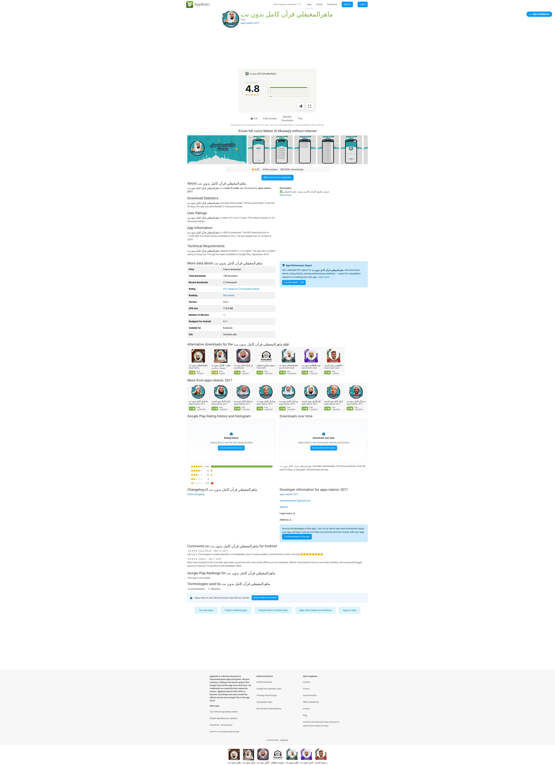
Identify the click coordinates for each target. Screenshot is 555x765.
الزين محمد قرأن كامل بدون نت (356, 401)
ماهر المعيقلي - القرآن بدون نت (220, 365)
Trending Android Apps (266, 695)
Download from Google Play (278, 177)
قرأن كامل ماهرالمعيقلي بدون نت (288, 365)
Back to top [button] (548, 738)
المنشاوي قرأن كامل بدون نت (266, 401)
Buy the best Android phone (268, 708)
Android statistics (264, 682)
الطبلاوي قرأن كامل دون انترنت (333, 401)
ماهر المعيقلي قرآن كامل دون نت (243, 365)
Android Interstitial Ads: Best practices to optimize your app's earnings (321, 724)
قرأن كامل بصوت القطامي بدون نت (311, 365)
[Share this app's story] (301, 106)
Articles (306, 708)
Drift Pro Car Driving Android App (224, 731)
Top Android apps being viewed (223, 712)
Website (284, 507)
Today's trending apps (236, 610)
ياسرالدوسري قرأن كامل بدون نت (288, 401)
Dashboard (332, 4)
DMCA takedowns (311, 702)
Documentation (310, 695)
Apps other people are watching (315, 610)
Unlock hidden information (231, 448)
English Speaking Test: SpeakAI (223, 718)
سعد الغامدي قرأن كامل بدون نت (243, 401)
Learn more (323, 277)
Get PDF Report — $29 (294, 282)
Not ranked (228, 295)
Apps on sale (349, 610)
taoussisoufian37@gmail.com (295, 500)
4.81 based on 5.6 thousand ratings (241, 289)
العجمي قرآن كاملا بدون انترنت (220, 401)
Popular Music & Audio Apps (273, 610)
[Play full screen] (309, 106)
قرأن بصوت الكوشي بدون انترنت (333, 365)
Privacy (306, 689)
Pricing (319, 4)
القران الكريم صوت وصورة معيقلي (266, 365)
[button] (324, 513)
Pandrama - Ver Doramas (221, 725)
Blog (305, 715)
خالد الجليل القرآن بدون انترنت (311, 401)
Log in (362, 4)
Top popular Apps (264, 702)
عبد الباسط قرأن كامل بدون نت (198, 401)
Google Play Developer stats (268, 689)
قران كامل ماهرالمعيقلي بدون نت (198, 365)
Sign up (347, 4)
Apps (309, 4)
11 (224, 315)
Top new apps (206, 610)
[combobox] (285, 4)
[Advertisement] (274, 48)
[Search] (299, 4)
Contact (306, 682)
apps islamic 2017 (218, 380)
